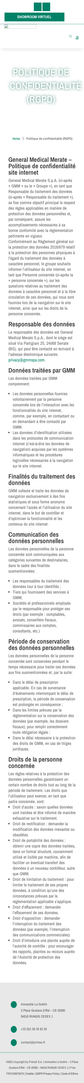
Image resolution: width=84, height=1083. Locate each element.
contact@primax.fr (33, 1042)
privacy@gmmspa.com (26, 360)
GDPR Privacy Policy (47, 1074)
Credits (30, 1074)
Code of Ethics (69, 1074)
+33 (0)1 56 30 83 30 (34, 1029)
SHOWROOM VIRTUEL (34, 16)
